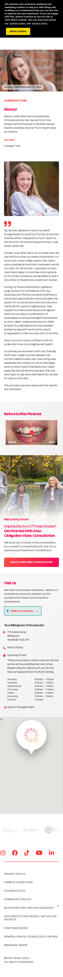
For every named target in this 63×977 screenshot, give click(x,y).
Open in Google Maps (20, 707)
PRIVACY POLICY (14, 874)
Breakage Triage (15, 945)
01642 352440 (15, 647)
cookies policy (18, 23)
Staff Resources (16, 928)
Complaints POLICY (18, 899)
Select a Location (22, 611)
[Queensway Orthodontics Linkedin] (51, 852)
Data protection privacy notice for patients (30, 918)
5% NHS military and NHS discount (29, 908)
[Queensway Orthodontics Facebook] (14, 852)
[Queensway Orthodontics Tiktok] (27, 852)
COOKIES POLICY (15, 891)
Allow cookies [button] (18, 31)
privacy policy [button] (39, 23)
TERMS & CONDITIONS (18, 882)
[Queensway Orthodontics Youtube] (39, 852)
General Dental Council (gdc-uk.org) (31, 937)
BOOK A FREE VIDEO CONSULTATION (31, 562)
